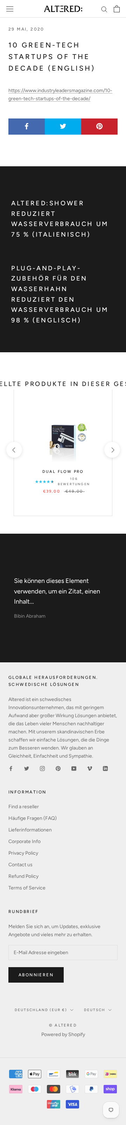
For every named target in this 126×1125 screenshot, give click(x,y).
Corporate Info (24, 841)
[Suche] (104, 9)
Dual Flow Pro (63, 471)
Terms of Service (27, 888)
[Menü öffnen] (9, 9)
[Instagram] (42, 768)
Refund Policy (23, 876)
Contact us (20, 865)
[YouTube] (73, 768)
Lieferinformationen (30, 830)
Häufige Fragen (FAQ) (32, 818)
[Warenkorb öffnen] (117, 8)
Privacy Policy (23, 853)
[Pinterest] (58, 768)
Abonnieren (36, 974)
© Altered (63, 1025)
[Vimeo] (89, 768)
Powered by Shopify (63, 1034)
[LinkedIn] (105, 768)
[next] (112, 450)
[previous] (14, 450)
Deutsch (94, 1010)
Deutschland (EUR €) (41, 1010)
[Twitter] (26, 768)
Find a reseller (23, 807)
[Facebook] (10, 768)
